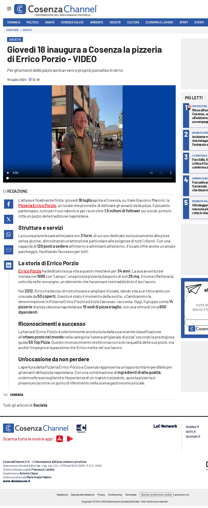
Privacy (101, 494)
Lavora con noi (181, 494)
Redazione (62, 494)
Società (27, 29)
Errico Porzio (29, 270)
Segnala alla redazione (82, 494)
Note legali (130, 494)
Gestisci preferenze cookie (156, 494)
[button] (8, 204)
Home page (12, 29)
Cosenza (16, 394)
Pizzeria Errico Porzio (37, 205)
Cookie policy (115, 494)
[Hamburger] (5, 6)
